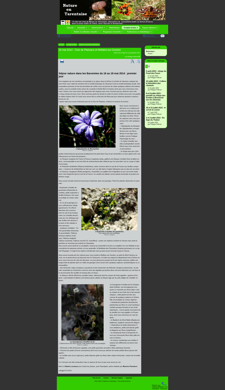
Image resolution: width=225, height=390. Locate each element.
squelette (129, 378)
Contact (106, 378)
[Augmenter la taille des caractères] (132, 62)
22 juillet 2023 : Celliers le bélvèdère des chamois (156, 83)
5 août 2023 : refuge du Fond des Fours (156, 72)
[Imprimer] (62, 62)
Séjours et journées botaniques (89, 44)
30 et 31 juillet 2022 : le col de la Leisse (156, 109)
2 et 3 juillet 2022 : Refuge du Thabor (155, 119)
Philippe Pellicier (133, 57)
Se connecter (65, 36)
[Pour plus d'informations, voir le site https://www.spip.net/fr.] (164, 385)
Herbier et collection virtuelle (86, 32)
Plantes (150, 53)
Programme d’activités (113, 32)
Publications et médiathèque (139, 32)
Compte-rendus (130, 28)
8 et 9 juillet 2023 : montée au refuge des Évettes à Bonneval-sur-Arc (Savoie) (155, 96)
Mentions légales (117, 378)
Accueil (70, 28)
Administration (98, 28)
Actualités (82, 28)
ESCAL (160, 387)
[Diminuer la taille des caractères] (138, 62)
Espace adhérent (150, 28)
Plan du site (97, 378)
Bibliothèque (114, 28)
